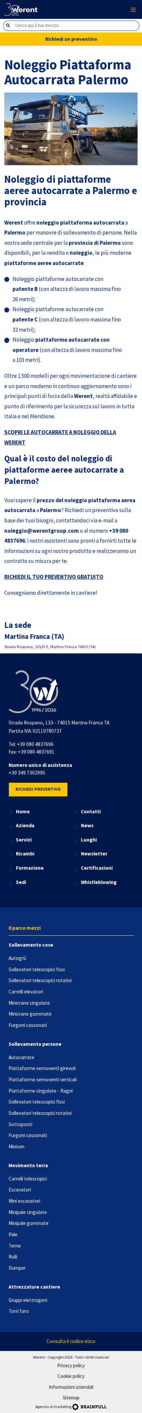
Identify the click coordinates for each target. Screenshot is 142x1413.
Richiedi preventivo (38, 789)
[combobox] (71, 26)
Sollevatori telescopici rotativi (40, 980)
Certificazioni (97, 868)
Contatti (91, 811)
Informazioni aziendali (71, 1387)
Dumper (17, 1268)
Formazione (30, 868)
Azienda (25, 825)
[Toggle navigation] (133, 9)
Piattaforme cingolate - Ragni (41, 1091)
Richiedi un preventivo (71, 39)
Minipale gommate (29, 1223)
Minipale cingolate (28, 1212)
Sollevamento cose (31, 945)
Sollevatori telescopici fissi (37, 969)
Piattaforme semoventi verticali (43, 1079)
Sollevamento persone (35, 1044)
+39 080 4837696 (35, 744)
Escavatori (20, 1189)
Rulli (13, 1256)
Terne (15, 1246)
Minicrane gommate (30, 1014)
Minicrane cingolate (29, 1003)
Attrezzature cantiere (34, 1287)
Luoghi (89, 840)
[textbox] (77, 25)
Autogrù (17, 958)
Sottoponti (20, 1124)
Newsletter (94, 853)
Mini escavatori (24, 1201)
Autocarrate (21, 1057)
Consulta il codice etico (71, 1341)
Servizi (24, 840)
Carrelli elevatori (26, 991)
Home (23, 811)
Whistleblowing (99, 882)
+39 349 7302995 (27, 773)
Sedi (21, 882)
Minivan (16, 1146)
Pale (13, 1234)
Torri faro (19, 1311)
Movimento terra (28, 1165)
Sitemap (71, 1397)
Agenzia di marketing (53, 1406)
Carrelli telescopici (28, 1179)
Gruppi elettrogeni (28, 1300)
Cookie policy (71, 1376)
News (87, 825)
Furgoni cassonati (28, 1025)
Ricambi (25, 853)
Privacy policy (71, 1365)
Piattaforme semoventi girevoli (42, 1068)
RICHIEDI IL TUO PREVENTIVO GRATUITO (53, 576)
